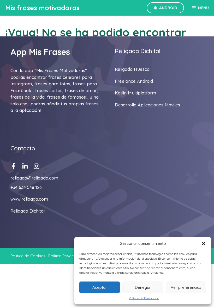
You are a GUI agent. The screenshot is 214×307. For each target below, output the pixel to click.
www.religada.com (29, 199)
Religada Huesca (132, 69)
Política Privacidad (64, 255)
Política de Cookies (27, 255)
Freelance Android (134, 81)
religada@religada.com (34, 178)
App (18, 52)
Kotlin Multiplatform (135, 92)
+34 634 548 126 (26, 187)
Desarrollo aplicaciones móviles (147, 104)
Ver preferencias (186, 287)
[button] (203, 243)
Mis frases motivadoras (42, 8)
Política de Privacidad (144, 298)
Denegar (143, 287)
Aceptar (99, 287)
